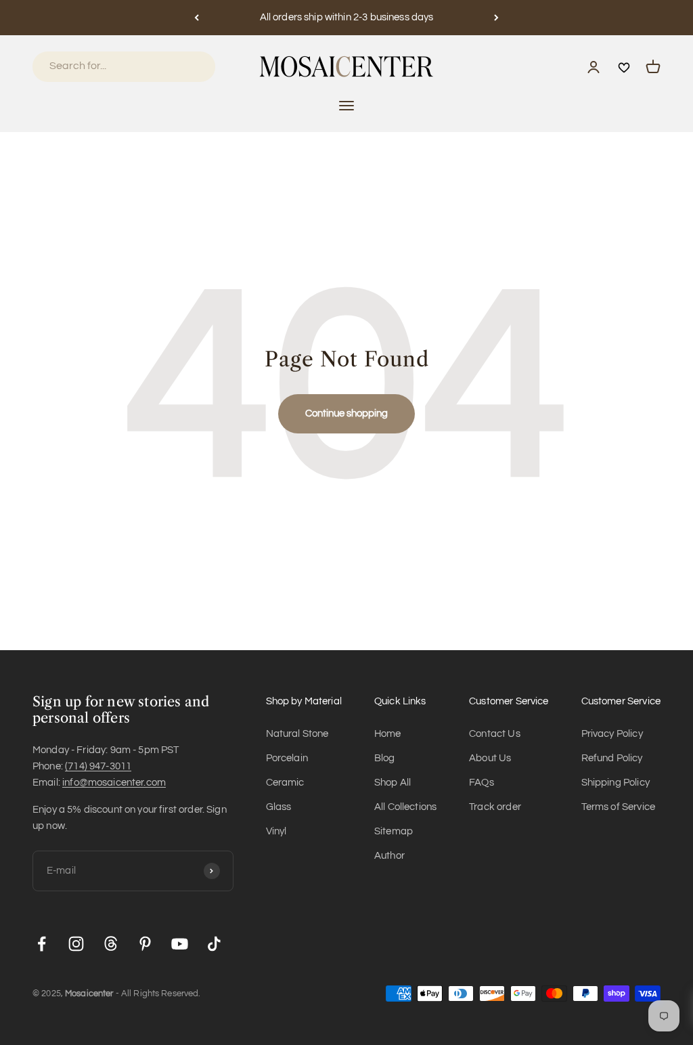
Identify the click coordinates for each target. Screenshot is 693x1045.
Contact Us (494, 734)
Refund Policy (612, 758)
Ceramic (285, 782)
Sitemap (393, 831)
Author (389, 856)
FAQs (481, 782)
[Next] (496, 17)
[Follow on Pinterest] (145, 944)
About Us (490, 758)
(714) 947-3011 (98, 766)
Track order (495, 807)
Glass (279, 807)
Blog (384, 758)
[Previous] (196, 17)
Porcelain (287, 758)
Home (387, 734)
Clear (186, 66)
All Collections (405, 807)
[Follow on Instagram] (76, 944)
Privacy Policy (612, 734)
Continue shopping (346, 413)
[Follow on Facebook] (41, 944)
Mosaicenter (89, 993)
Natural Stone (297, 734)
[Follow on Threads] (111, 944)
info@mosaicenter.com (114, 782)
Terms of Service (618, 807)
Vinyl (276, 831)
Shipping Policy (615, 782)
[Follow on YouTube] (180, 944)
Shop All (392, 782)
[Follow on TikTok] (214, 944)
